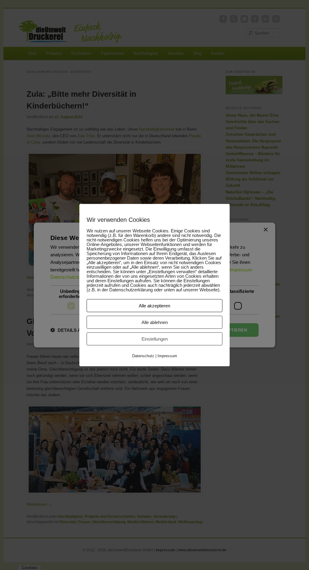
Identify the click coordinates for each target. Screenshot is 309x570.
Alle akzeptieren (154, 305)
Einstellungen (155, 338)
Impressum (167, 355)
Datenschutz (143, 355)
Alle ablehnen (155, 322)
